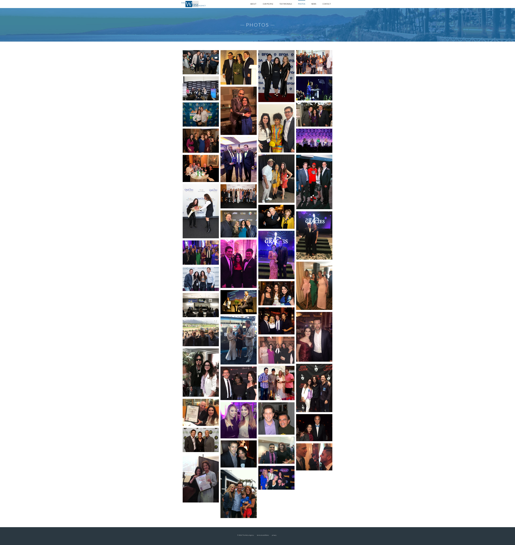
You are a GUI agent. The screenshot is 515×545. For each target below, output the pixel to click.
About (253, 4)
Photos (301, 4)
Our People (268, 4)
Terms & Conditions (263, 535)
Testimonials (285, 4)
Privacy (274, 535)
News (313, 4)
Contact (326, 4)
